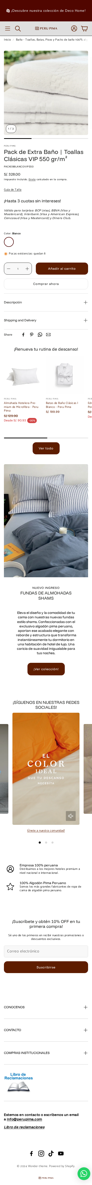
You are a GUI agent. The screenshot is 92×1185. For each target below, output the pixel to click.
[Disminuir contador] (8, 268)
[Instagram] (41, 1153)
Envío (32, 179)
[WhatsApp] (40, 334)
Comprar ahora (46, 284)
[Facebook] (23, 334)
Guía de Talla (13, 189)
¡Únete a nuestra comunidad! (46, 830)
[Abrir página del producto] (23, 375)
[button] (7, 28)
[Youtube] (61, 1153)
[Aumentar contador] (27, 268)
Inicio (7, 40)
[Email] (48, 334)
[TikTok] (51, 1153)
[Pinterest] (31, 334)
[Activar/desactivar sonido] (71, 816)
